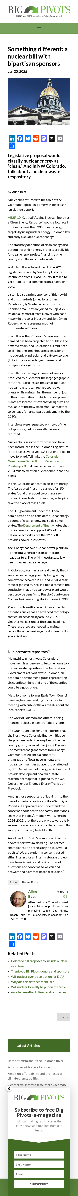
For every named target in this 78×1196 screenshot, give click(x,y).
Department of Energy (38, 525)
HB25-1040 (16, 217)
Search (64, 1017)
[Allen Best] (19, 907)
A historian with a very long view (30, 1067)
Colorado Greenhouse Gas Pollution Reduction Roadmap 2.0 (33, 461)
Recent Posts (30, 882)
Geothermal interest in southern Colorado (37, 1085)
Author (13, 882)
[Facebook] (65, 896)
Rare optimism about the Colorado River (35, 1061)
